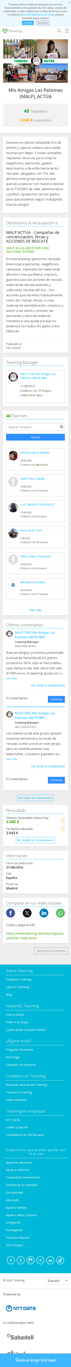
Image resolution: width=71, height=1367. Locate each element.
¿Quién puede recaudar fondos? (26, 1030)
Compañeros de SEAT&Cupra (25, 1135)
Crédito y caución (17, 1127)
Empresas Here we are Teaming (26, 1085)
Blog (9, 994)
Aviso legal (13, 1057)
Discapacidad (14, 1192)
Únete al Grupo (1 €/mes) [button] (35, 1360)
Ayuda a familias (16, 1207)
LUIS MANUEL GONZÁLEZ (37, 504)
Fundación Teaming (18, 979)
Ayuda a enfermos (17, 1170)
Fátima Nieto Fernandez (35, 556)
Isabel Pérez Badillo (32, 479)
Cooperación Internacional (23, 1177)
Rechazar (43, 22)
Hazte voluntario (16, 1100)
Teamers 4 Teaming (19, 1092)
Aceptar (27, 22)
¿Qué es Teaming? (18, 987)
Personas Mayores (18, 1237)
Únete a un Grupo (17, 1022)
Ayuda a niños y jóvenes (21, 1215)
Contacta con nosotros (21, 1065)
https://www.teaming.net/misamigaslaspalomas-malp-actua (35, 935)
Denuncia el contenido (51, 951)
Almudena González (33, 582)
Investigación (14, 1230)
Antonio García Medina (34, 452)
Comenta (56, 699)
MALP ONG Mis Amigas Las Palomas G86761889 (38, 376)
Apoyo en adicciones (19, 1162)
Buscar (35, 437)
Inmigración (13, 1222)
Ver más (36, 610)
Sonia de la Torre (31, 530)
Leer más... (12, 678)
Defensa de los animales (21, 1185)
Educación (12, 1200)
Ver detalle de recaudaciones (35, 840)
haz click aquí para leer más (37, 14)
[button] (62, 821)
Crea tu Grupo (15, 1014)
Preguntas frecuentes (19, 1049)
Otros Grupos (14, 1245)
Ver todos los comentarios (35, 798)
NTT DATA (13, 1120)
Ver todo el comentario (48, 685)
